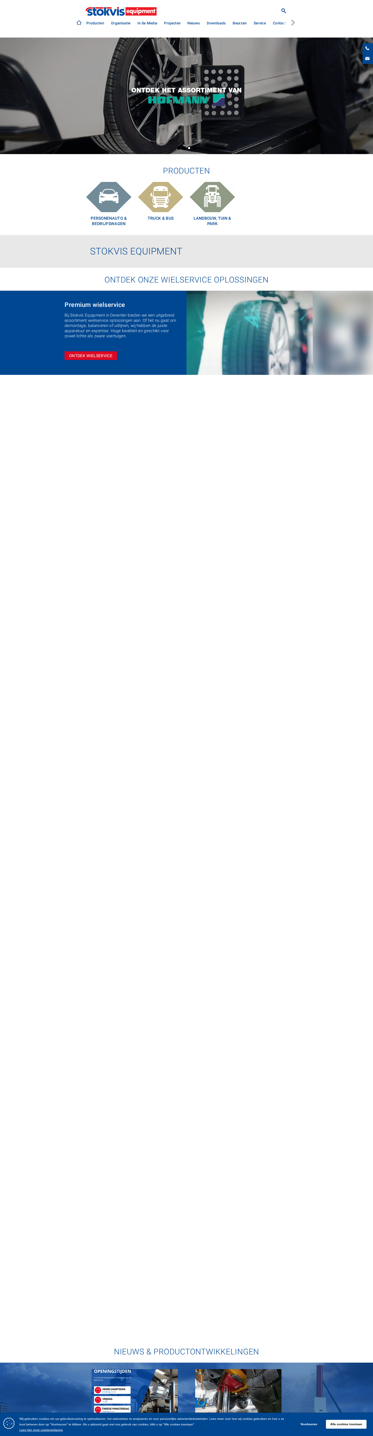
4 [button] (194, 148)
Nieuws (193, 23)
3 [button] (189, 148)
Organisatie (121, 23)
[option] (95, 23)
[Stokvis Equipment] (79, 22)
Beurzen (240, 23)
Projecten (172, 23)
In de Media (147, 23)
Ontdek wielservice (90, 355)
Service (260, 23)
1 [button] (178, 148)
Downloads (216, 23)
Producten (95, 23)
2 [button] (184, 148)
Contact (279, 23)
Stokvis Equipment (121, 11)
